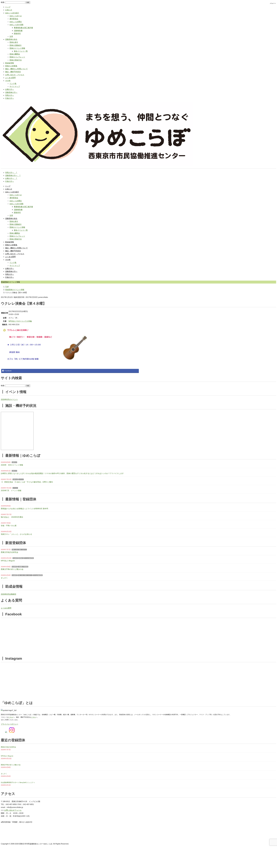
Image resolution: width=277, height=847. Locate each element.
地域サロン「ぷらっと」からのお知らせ (16, 534)
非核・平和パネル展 (8, 526)
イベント (21, 479)
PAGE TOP (269, 820)
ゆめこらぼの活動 (16, 25)
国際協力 (21, 558)
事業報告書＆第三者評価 (23, 28)
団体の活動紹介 (16, 45)
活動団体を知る (11, 39)
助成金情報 (9, 63)
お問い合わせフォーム (13, 810)
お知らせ (8, 10)
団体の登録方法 (16, 60)
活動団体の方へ (11, 92)
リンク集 (13, 83)
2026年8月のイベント (9, 399)
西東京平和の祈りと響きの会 (12, 569)
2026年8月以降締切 (8, 594)
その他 (7, 81)
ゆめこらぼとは (16, 16)
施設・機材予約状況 (13, 72)
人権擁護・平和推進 (23, 566)
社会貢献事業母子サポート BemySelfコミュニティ (18, 782)
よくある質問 (10, 78)
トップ (7, 7)
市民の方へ (9, 95)
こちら (10, 717)
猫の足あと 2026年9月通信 (12, 517)
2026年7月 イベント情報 (11, 490)
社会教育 (15, 558)
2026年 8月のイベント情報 (12, 465)
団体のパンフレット (17, 57)
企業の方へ (9, 89)
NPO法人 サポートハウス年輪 (20, 321)
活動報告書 (18, 31)
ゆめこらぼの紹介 (12, 13)
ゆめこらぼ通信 (16, 22)
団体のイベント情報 (17, 48)
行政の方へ (9, 98)
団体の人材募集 (11, 66)
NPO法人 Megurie (8, 561)
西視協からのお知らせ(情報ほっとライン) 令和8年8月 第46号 (24, 509)
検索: (3, 2)
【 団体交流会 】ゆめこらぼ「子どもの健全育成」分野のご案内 (27, 482)
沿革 (11, 36)
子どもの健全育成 (29, 558)
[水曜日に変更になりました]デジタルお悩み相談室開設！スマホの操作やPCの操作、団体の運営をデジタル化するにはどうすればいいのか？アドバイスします (62, 473)
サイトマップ (15, 86)
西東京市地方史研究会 (9, 552)
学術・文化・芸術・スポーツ (19, 549)
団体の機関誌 (15, 54)
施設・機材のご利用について (16, 69)
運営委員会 (14, 19)
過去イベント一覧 (21, 51)
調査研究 (17, 33)
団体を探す (14, 42)
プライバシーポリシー (9, 724)
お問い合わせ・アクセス (14, 75)
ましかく (4, 578)
